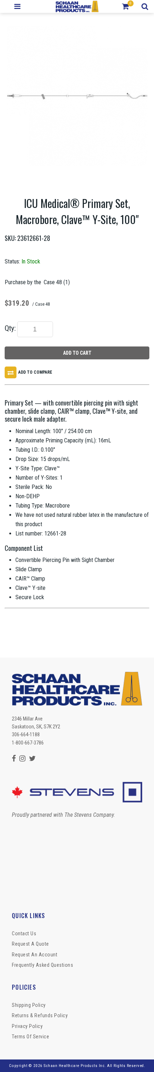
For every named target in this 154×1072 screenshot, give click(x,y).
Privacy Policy (27, 1026)
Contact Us (24, 933)
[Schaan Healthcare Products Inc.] (77, 6)
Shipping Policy (29, 1005)
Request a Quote (30, 944)
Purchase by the (23, 282)
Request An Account (34, 954)
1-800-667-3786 (28, 743)
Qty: (10, 328)
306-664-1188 (26, 734)
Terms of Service (30, 1036)
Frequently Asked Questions (42, 965)
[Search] (146, 6)
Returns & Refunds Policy (40, 1015)
